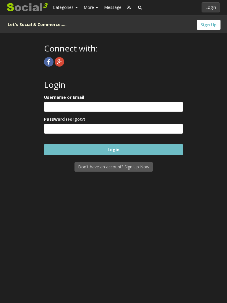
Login (210, 7)
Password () (64, 119)
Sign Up (209, 25)
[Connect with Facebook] (49, 61)
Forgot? (76, 119)
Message (112, 7)
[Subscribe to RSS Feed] (129, 7)
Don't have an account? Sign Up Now (113, 167)
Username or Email (64, 97)
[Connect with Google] (59, 61)
